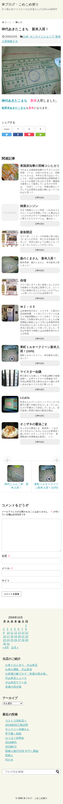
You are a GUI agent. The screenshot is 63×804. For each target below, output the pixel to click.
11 (11, 632)
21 (23, 636)
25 (11, 640)
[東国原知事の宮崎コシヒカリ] (10, 172)
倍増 (23, 280)
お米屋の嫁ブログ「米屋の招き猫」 (26, 673)
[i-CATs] (10, 404)
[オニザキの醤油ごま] (10, 430)
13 (19, 632)
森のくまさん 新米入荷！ (38, 258)
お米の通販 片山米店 (18, 669)
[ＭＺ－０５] (10, 313)
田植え (9, 755)
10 (8, 632)
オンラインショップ (42, 36)
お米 (25, 36)
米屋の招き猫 (13, 686)
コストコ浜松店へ (16, 720)
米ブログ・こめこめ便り (20, 4)
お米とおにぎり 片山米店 (21, 665)
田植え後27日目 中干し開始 (21, 751)
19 (15, 636)
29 (26, 640)
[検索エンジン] (10, 212)
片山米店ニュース (16, 678)
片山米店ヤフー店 (16, 682)
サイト (6, 580)
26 (15, 640)
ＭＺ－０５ (27, 306)
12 (15, 632)
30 (4, 643)
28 (23, 640)
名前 (6, 555)
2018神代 (11, 742)
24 (8, 640)
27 (19, 640)
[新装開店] (10, 238)
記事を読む (40, 197)
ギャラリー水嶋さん (17, 729)
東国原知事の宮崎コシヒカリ (39, 165)
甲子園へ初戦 (13, 733)
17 (8, 636)
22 (26, 636)
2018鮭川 (11, 746)
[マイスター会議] (10, 378)
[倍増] (10, 287)
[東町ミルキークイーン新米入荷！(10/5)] (10, 353)
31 (8, 643)
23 (4, 640)
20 (19, 636)
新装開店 (26, 232)
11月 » (14, 647)
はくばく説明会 (14, 738)
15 (26, 632)
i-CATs (25, 398)
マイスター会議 (30, 371)
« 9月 (6, 647)
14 (23, 632)
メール (7, 568)
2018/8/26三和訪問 (16, 725)
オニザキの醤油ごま (33, 424)
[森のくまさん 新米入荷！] (10, 264)
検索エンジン (29, 206)
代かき (9, 759)
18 (11, 636)
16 (4, 636)
